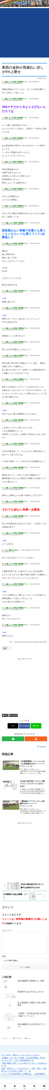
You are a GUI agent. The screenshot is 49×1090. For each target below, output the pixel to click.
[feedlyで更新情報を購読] (13, 738)
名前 (4, 956)
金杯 (6, 715)
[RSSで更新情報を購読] (36, 738)
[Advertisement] (24, 32)
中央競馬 (14, 715)
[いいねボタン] (5, 648)
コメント (7, 930)
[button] (44, 602)
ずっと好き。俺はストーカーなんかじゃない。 (21, 1055)
